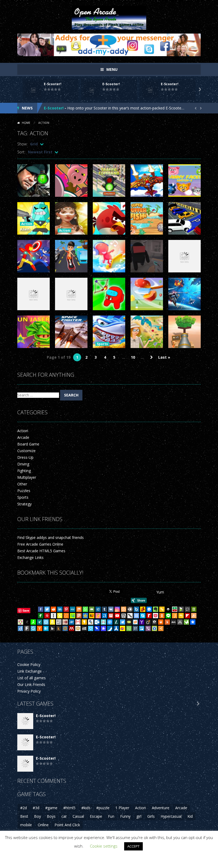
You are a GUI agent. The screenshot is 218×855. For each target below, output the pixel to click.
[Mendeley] (71, 628)
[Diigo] (20, 628)
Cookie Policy (28, 664)
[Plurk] (79, 615)
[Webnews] (111, 615)
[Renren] (116, 628)
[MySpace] (84, 628)
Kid (190, 816)
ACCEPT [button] (133, 846)
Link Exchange (29, 671)
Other (22, 483)
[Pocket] (155, 615)
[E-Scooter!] (25, 720)
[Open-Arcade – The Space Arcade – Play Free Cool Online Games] (109, 17)
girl (138, 816)
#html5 (69, 807)
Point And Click (67, 824)
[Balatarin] (174, 609)
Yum (160, 592)
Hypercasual (171, 816)
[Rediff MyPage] (149, 615)
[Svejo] (98, 615)
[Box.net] (136, 609)
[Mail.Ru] (65, 628)
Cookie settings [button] (104, 846)
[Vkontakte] (111, 609)
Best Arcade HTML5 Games (41, 550)
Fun (111, 816)
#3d (36, 807)
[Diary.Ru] (65, 622)
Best (24, 816)
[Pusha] (109, 628)
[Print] (161, 622)
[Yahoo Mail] (141, 622)
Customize (26, 450)
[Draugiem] (193, 615)
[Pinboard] (97, 628)
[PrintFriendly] (103, 622)
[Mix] (79, 609)
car (64, 816)
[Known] (59, 615)
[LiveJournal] (90, 622)
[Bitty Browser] (58, 622)
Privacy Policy (29, 691)
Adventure (160, 807)
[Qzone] (85, 615)
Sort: (21, 151)
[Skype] (142, 615)
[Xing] (39, 622)
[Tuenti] (104, 615)
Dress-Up (25, 457)
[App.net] (180, 622)
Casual (78, 816)
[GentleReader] (33, 628)
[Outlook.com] (97, 622)
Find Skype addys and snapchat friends (50, 537)
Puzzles (23, 490)
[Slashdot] (116, 622)
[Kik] (52, 628)
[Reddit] (53, 609)
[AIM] (33, 622)
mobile (26, 824)
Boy (37, 816)
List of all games (31, 677)
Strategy (24, 503)
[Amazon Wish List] (52, 622)
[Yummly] (167, 622)
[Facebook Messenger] (149, 609)
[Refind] (109, 622)
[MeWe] (72, 609)
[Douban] (193, 609)
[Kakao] (84, 622)
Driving (23, 464)
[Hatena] (46, 628)
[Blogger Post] (123, 609)
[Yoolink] (154, 628)
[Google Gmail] (78, 622)
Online (43, 824)
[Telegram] (122, 622)
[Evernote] (155, 609)
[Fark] (27, 628)
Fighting (24, 470)
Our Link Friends (31, 684)
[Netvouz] (72, 615)
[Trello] (141, 628)
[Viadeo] (148, 622)
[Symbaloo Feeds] (136, 615)
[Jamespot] (174, 615)
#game (51, 807)
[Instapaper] (53, 615)
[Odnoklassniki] (162, 615)
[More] (161, 628)
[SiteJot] (91, 615)
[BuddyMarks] (142, 609)
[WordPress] (123, 615)
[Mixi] (78, 628)
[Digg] (98, 609)
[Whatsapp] (85, 609)
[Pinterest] (66, 609)
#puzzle (103, 807)
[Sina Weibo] (122, 628)
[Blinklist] (130, 609)
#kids (85, 807)
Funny (125, 816)
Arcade (23, 437)
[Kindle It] (58, 628)
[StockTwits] (135, 628)
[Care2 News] (186, 622)
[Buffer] (168, 609)
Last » (164, 357)
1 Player (122, 807)
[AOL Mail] (173, 622)
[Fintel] (40, 615)
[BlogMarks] (181, 609)
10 (133, 357)
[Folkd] (71, 622)
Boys (51, 816)
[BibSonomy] (27, 622)
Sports (102, 344)
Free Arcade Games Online (40, 544)
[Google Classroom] (181, 615)
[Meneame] (66, 615)
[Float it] (46, 622)
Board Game (28, 444)
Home (26, 123)
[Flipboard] (187, 615)
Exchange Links (30, 557)
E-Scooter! (52, 84)
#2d (23, 807)
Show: (22, 143)
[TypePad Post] (129, 622)
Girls (151, 816)
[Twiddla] (130, 615)
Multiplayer (26, 477)
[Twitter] (47, 609)
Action (26, 224)
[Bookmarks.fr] (20, 622)
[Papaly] (90, 628)
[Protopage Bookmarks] (103, 628)
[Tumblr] (104, 609)
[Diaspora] (192, 622)
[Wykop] (135, 622)
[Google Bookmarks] (47, 615)
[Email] (91, 609)
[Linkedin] (59, 609)
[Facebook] (40, 609)
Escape (96, 816)
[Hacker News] (39, 628)
